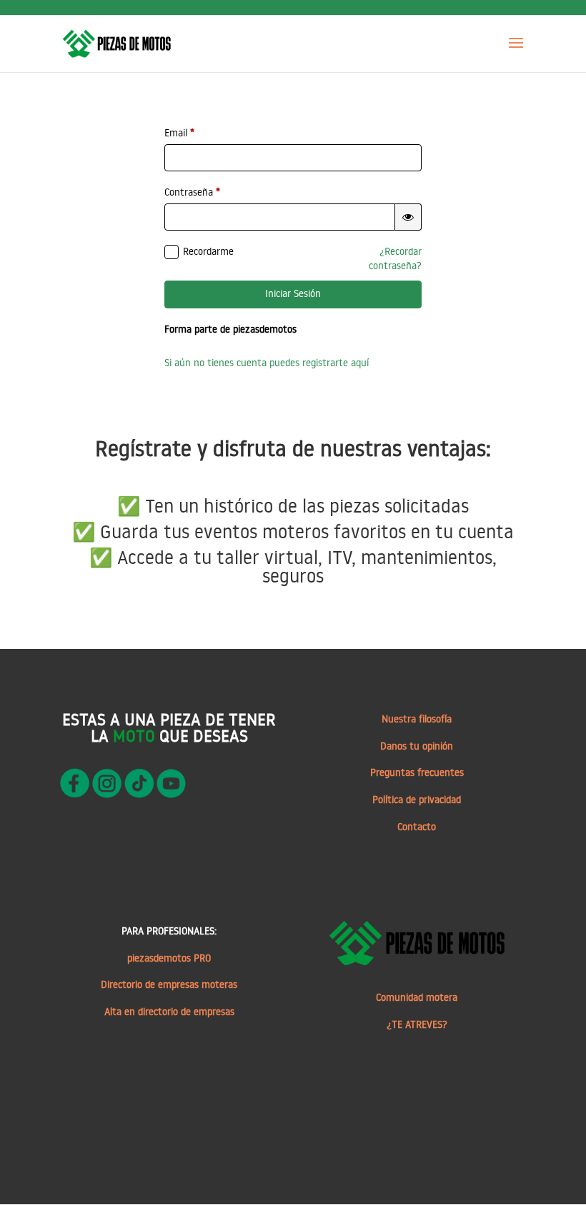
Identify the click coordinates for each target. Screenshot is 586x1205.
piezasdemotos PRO (169, 958)
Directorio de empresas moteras (169, 984)
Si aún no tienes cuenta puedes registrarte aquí (266, 362)
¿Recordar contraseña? (395, 258)
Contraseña (192, 192)
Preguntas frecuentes (417, 772)
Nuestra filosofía (417, 718)
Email (179, 132)
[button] (408, 217)
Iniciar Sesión (293, 293)
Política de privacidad (416, 799)
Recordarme (208, 251)
